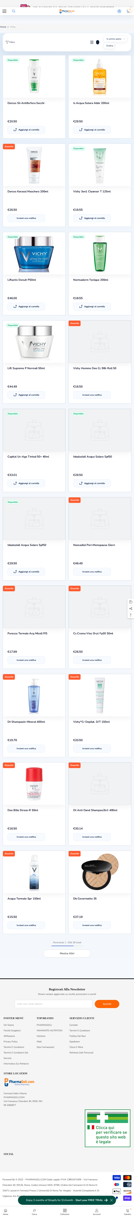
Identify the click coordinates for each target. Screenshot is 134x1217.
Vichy (13, 26)
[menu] (4, 11)
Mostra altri (67, 953)
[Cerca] (14, 11)
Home (3, 26)
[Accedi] (119, 11)
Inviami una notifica (26, 218)
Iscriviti (107, 1004)
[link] (34, 1211)
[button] (92, 42)
